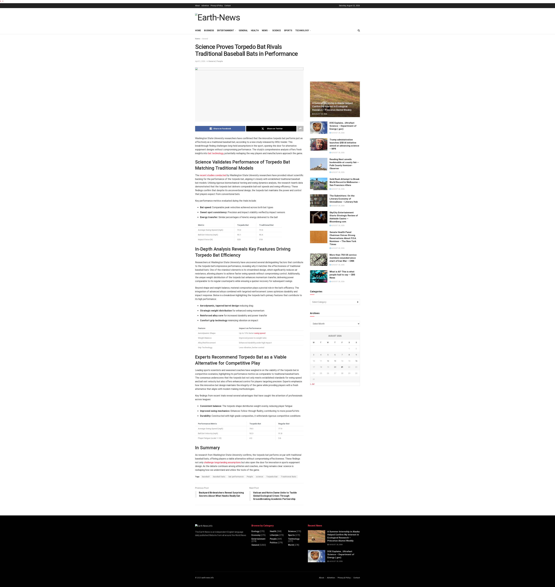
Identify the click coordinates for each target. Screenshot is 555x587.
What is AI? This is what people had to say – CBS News (342, 274)
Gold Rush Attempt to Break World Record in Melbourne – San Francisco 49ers (345, 182)
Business (209, 30)
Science (276, 30)
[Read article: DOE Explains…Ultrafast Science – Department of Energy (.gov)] (318, 127)
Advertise (205, 6)
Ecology (255, 531)
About (197, 6)
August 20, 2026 (320, 114)
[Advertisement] (307, 17)
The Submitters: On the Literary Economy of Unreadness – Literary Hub (344, 198)
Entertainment (225, 30)
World (291, 545)
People (220, 61)
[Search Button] (359, 30)
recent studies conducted (213, 175)
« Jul (312, 384)
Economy (255, 535)
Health (255, 30)
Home (198, 30)
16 (356, 361)
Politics (273, 542)
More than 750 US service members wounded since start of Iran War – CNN (343, 258)
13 (335, 361)
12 (328, 361)
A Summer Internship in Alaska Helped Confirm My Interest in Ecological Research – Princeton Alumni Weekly (332, 106)
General (243, 30)
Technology (302, 30)
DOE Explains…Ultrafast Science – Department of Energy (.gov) (343, 126)
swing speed (259, 333)
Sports (288, 30)
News (265, 30)
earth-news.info (207, 578)
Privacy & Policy (217, 6)
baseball (206, 477)
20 (335, 367)
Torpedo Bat (272, 477)
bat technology (215, 153)
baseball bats (219, 477)
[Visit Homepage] (217, 17)
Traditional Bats (288, 477)
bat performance (236, 477)
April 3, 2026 (200, 61)
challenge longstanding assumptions (222, 462)
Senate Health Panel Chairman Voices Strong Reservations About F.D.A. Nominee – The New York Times (343, 238)
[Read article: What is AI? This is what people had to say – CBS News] (318, 276)
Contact (227, 6)
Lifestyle (274, 535)
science (259, 477)
